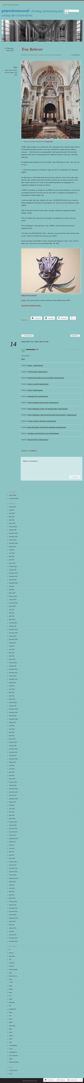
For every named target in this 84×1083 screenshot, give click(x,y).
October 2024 (12, 579)
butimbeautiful (30, 349)
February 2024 (13, 596)
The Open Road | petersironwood (37, 372)
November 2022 (13, 632)
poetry (10, 1019)
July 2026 (11, 510)
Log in (10, 1073)
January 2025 (12, 569)
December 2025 (13, 533)
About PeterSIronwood (11, 4)
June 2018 (12, 808)
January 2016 (12, 904)
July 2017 (11, 845)
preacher (7, 72)
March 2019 (12, 778)
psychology (48, 55)
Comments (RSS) (13, 498)
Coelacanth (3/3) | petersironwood (38, 396)
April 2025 (11, 559)
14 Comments (76, 55)
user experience (13, 1055)
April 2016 (11, 895)
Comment (74, 477)
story (10, 1042)
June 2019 (12, 768)
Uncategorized (57, 55)
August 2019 (12, 762)
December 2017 (13, 828)
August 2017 (12, 841)
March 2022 (12, 659)
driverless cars (13, 976)
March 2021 (12, 699)
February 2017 (13, 861)
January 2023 (12, 626)
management (12, 1009)
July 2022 (11, 646)
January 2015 (12, 928)
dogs (10, 972)
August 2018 (12, 802)
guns (11, 982)
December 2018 (13, 788)
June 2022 (12, 649)
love (10, 1005)
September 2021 (13, 679)
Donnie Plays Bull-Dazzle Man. (31, 305)
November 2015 (13, 911)
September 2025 (13, 543)
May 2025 (11, 556)
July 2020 (11, 725)
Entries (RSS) (12, 495)
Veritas (11, 1058)
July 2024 (11, 586)
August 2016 (12, 881)
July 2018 (11, 805)
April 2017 (11, 855)
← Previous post (27, 335)
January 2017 (12, 865)
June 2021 (12, 689)
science (11, 1035)
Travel (10, 1049)
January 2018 (12, 825)
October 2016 (12, 875)
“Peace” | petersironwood (35, 390)
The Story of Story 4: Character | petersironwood (42, 421)
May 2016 (11, 891)
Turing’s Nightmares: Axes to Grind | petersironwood (43, 402)
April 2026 (11, 520)
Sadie (10, 1029)
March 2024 (12, 593)
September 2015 (13, 918)
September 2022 (13, 639)
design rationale (13, 969)
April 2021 (11, 696)
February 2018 (13, 822)
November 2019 (13, 752)
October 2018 (12, 795)
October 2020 (12, 715)
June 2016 (12, 888)
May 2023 (11, 613)
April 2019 (11, 775)
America (41, 55)
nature (10, 1012)
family (10, 985)
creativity (11, 966)
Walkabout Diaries (14, 1062)
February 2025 (13, 566)
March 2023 (12, 619)
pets (10, 1015)
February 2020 (13, 742)
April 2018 (11, 815)
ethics (6, 70)
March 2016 (12, 898)
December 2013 (13, 938)
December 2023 (13, 603)
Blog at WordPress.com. (30, 1080)
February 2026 (13, 526)
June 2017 (12, 848)
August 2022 (12, 642)
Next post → (75, 335)
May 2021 (11, 692)
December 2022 (13, 629)
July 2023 (11, 609)
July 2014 (11, 931)
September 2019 (13, 759)
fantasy (11, 989)
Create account (13, 1070)
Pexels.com (49, 141)
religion (12, 72)
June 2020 (12, 729)
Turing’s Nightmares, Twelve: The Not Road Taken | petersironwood (48, 409)
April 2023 (11, 616)
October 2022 (12, 636)
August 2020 (12, 722)
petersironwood (15, 10)
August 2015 (12, 921)
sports (10, 1038)
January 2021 (12, 705)
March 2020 (12, 739)
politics (11, 1022)
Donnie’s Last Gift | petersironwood (38, 384)
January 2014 (12, 934)
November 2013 (13, 941)
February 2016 (13, 901)
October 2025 (12, 540)
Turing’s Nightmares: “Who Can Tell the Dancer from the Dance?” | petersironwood (52, 415)
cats (10, 959)
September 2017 (13, 838)
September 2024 (13, 583)
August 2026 (12, 506)
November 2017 (13, 832)
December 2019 (13, 749)
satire (10, 1032)
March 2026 (12, 523)
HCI (10, 995)
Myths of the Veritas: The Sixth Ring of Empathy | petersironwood (47, 427)
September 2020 (13, 719)
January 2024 (12, 599)
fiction (10, 70)
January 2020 (12, 745)
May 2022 (11, 652)
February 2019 (13, 782)
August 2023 (12, 606)
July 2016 (11, 885)
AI (9, 949)
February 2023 (13, 622)
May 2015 (11, 924)
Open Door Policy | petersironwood (38, 439)
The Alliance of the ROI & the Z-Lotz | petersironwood (43, 433)
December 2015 (13, 908)
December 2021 (13, 669)
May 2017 (11, 851)
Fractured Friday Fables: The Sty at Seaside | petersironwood (46, 378)
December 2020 (13, 709)
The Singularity (13, 1045)
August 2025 (12, 546)
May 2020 (11, 732)
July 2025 (11, 549)
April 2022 (11, 656)
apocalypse (12, 956)
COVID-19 (12, 962)
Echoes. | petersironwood (35, 365)
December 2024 (13, 573)
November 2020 (13, 712)
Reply (23, 359)
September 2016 (13, 878)
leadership (11, 1002)
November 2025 (13, 536)
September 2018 (13, 798)
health (10, 999)
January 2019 (12, 785)
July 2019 (11, 765)
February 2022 (13, 662)
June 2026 (12, 513)
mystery (15, 70)
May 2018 (11, 812)
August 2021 (12, 682)
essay (10, 979)
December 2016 (13, 868)
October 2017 (12, 835)
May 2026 (11, 516)
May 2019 (11, 772)
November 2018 (13, 792)
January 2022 (12, 666)
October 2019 (12, 755)
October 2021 (12, 676)
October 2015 (12, 914)
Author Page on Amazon (29, 295)
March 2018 (12, 818)
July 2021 (11, 685)
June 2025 (12, 553)
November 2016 (13, 871)
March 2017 (12, 858)
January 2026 (12, 530)
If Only (23, 300)
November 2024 (13, 576)
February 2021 (13, 702)
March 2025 (12, 563)
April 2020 (11, 735)
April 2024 (11, 589)
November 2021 (13, 672)
